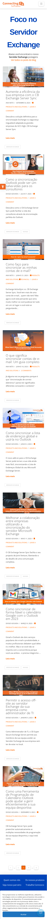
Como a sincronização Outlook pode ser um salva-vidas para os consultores (21, 184)
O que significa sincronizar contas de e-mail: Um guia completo (23, 358)
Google (25, 231)
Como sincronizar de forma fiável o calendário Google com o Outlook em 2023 (23, 614)
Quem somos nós (12, 880)
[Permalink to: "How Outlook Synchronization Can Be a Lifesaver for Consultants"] (23, 164)
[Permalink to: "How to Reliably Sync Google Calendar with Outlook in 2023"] (23, 594)
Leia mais (10, 138)
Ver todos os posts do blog (23, 59)
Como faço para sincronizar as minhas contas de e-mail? (21, 267)
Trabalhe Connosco (35, 885)
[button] (41, 3)
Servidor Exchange (12, 147)
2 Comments (26, 370)
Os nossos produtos (34, 880)
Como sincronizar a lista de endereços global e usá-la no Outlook (23, 436)
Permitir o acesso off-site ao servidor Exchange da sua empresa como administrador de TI (21, 706)
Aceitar (23, 914)
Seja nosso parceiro (12, 885)
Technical (24, 279)
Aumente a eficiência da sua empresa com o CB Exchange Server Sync (23, 95)
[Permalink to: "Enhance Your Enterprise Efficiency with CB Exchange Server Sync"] (23, 76)
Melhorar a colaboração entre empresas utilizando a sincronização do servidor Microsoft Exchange (23, 526)
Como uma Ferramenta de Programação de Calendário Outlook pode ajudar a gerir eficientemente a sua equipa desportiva (22, 799)
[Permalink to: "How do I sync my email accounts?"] (23, 249)
